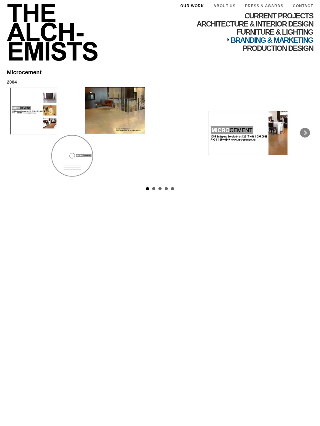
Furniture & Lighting (275, 32)
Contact (303, 6)
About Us (224, 6)
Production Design (277, 48)
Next (305, 133)
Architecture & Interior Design (255, 24)
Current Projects (278, 16)
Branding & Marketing (272, 40)
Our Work (192, 6)
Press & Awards (264, 6)
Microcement (24, 72)
